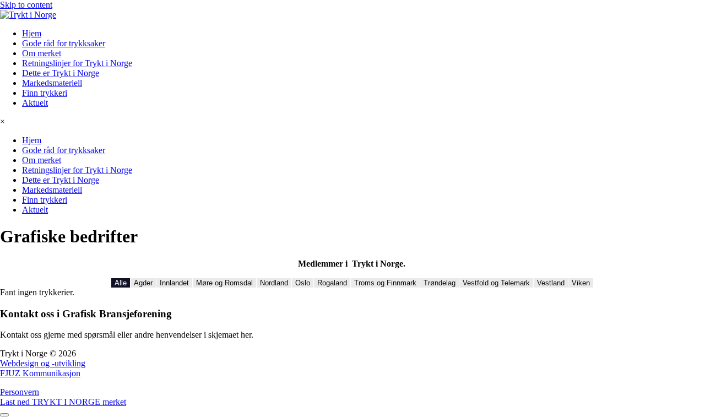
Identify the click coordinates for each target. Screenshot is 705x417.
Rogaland (332, 283)
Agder (143, 283)
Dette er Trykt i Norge (60, 73)
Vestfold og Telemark (496, 283)
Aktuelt (35, 102)
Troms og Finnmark (385, 283)
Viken (581, 283)
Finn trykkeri (44, 93)
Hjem (31, 33)
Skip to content (26, 4)
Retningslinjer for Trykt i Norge (77, 63)
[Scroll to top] (4, 414)
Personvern (19, 392)
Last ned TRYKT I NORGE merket (63, 402)
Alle (121, 283)
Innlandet (174, 283)
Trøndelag (439, 283)
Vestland (551, 283)
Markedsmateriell (52, 83)
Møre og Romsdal (224, 283)
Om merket (41, 53)
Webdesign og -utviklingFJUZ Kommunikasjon (42, 368)
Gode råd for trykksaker (63, 43)
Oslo (302, 283)
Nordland (274, 283)
